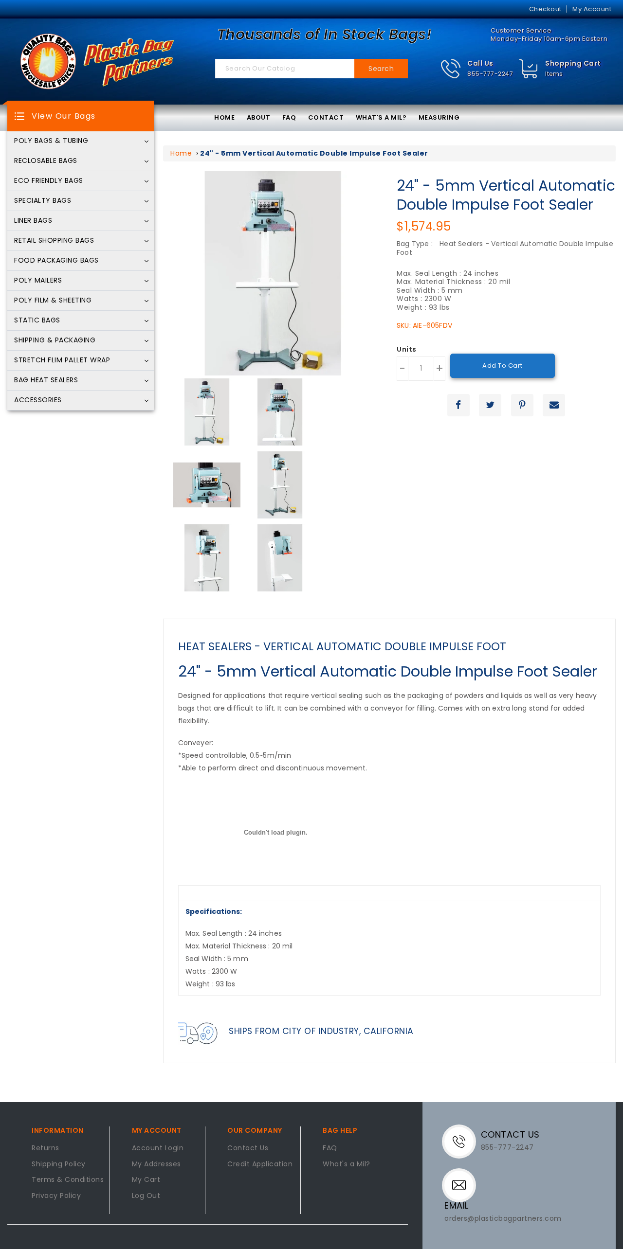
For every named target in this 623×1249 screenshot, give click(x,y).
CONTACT (326, 117)
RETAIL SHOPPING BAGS (54, 240)
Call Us (480, 63)
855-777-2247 (490, 74)
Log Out (146, 1196)
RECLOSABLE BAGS (45, 161)
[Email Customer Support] (461, 1184)
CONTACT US (510, 1134)
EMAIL (456, 1205)
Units (407, 349)
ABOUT (259, 117)
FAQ (289, 117)
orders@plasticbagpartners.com (503, 1218)
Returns (45, 1148)
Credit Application (260, 1164)
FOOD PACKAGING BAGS (56, 260)
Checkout (545, 9)
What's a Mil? (346, 1164)
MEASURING (439, 117)
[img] (529, 69)
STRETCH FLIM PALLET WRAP (62, 360)
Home (181, 153)
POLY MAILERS (38, 280)
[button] (476, 69)
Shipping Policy (59, 1164)
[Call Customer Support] (462, 1140)
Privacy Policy (56, 1196)
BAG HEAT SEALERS (46, 380)
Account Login (158, 1148)
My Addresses (156, 1164)
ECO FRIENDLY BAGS (48, 181)
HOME (224, 117)
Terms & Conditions (68, 1180)
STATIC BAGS (37, 320)
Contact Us (247, 1148)
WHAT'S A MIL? (381, 117)
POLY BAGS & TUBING (51, 141)
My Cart (146, 1180)
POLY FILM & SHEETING (53, 300)
